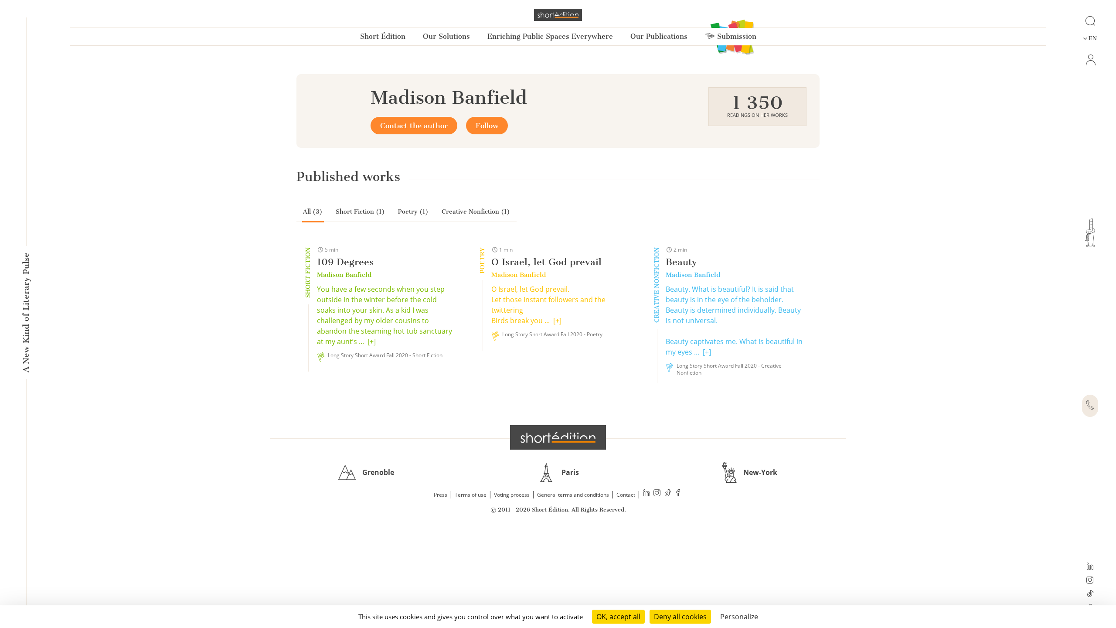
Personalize (739, 616)
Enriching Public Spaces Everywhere (550, 36)
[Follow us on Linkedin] (1090, 567)
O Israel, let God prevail (546, 261)
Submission (735, 36)
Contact (625, 494)
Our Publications (658, 36)
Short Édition (382, 36)
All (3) (313, 211)
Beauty (681, 261)
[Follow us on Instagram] (1090, 581)
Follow (487, 125)
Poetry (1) (413, 211)
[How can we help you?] (1090, 406)
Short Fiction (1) (360, 211)
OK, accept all (618, 616)
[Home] (558, 15)
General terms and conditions (573, 494)
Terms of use (471, 494)
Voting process (512, 494)
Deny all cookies (680, 616)
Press (440, 494)
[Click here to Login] (1090, 60)
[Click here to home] (558, 437)
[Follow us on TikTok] (1090, 594)
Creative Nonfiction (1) (476, 211)
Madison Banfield (344, 275)
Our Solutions (446, 36)
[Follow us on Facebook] (678, 493)
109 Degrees (345, 261)
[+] (371, 341)
